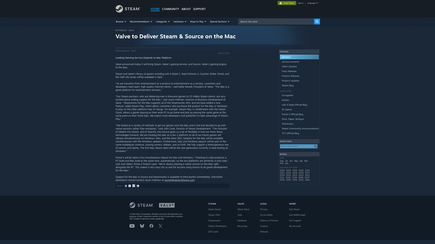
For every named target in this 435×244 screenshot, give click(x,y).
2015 (288, 175)
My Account (295, 226)
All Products (121, 30)
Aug (282, 161)
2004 (295, 180)
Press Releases (289, 71)
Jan (287, 163)
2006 (282, 180)
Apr (301, 161)
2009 (295, 177)
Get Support (295, 220)
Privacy (264, 209)
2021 (282, 173)
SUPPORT (199, 9)
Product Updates (290, 80)
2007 (307, 177)
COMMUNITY (170, 9)
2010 (288, 177)
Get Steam (294, 209)
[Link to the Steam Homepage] (128, 11)
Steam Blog (288, 85)
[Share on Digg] (138, 186)
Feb (282, 163)
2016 (282, 175)
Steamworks (214, 220)
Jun (291, 161)
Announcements (290, 61)
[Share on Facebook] (126, 186)
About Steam (214, 209)
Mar (306, 161)
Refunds (264, 231)
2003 (301, 180)
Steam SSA (214, 215)
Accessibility (266, 215)
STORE (155, 9)
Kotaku (285, 100)
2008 (301, 177)
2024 (295, 170)
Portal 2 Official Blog (292, 114)
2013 (301, 175)
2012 (307, 175)
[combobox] (276, 21)
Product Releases (290, 76)
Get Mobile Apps (297, 215)
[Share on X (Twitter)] (129, 186)
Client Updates (289, 66)
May (296, 161)
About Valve (243, 209)
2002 (307, 180)
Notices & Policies (269, 220)
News (131, 30)
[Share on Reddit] (133, 186)
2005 (288, 180)
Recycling (242, 226)
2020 (288, 173)
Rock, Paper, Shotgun (293, 119)
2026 (282, 170)
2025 (288, 170)
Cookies (264, 226)
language (312, 3)
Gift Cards (213, 231)
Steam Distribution (217, 226)
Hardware (242, 220)
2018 (301, 173)
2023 (301, 170)
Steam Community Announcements (300, 128)
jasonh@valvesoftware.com (179, 180)
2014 (295, 175)
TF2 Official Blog (290, 133)
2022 (307, 170)
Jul (286, 161)
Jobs (239, 215)
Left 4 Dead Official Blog (294, 104)
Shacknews (287, 123)
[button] (121, 21)
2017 (307, 173)
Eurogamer (287, 95)
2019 (295, 173)
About (186, 9)
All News (286, 57)
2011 (282, 177)
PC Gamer (287, 109)
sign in (300, 3)
